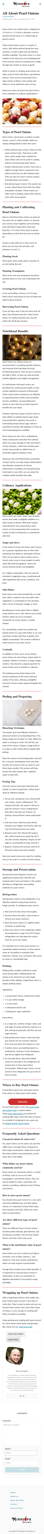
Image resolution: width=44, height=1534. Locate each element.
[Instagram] (23, 1396)
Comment (6, 1421)
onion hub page (25, 1327)
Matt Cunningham (9, 16)
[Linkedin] (20, 1396)
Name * (8, 1449)
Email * (8, 1459)
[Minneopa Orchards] (22, 4)
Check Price (22, 1102)
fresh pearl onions (16, 1114)
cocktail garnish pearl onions (17, 1124)
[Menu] (3, 4)
